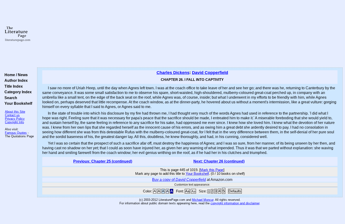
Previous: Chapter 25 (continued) (102, 161)
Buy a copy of (179, 180)
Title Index (13, 86)
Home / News (15, 75)
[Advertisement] (190, 34)
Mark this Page (211, 170)
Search (10, 98)
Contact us (12, 115)
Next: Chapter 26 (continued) (219, 161)
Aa (187, 191)
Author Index (15, 80)
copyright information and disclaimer (235, 203)
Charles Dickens (173, 72)
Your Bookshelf (17, 103)
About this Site (15, 111)
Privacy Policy (15, 118)
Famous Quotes (16, 132)
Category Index (17, 92)
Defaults (235, 191)
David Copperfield (210, 72)
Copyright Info (14, 122)
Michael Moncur (202, 200)
